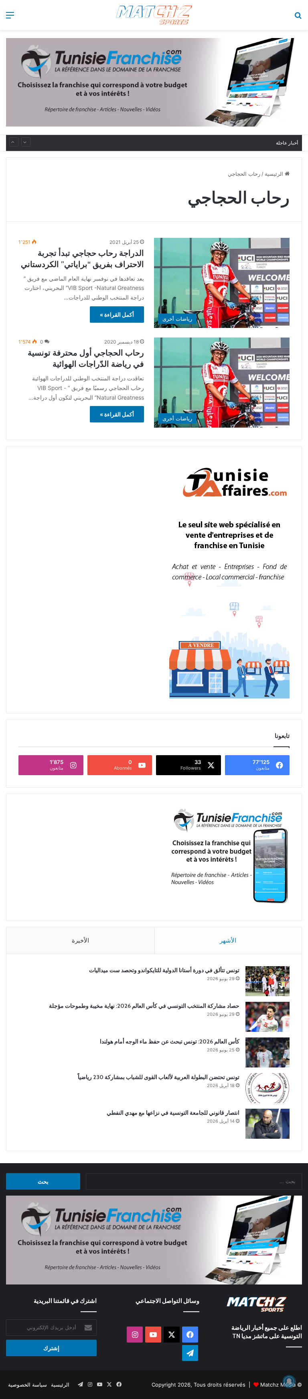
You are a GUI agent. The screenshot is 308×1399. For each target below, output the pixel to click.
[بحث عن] (298, 18)
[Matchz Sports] (154, 15)
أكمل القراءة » (117, 314)
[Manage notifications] (289, 1381)
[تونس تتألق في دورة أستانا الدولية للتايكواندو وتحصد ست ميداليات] (267, 981)
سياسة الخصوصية (27, 1384)
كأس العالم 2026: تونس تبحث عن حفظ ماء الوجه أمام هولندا (169, 1041)
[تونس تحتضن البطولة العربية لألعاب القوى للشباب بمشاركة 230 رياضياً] (267, 1088)
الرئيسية (275, 174)
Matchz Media (278, 1384)
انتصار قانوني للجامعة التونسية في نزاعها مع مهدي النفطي (173, 1112)
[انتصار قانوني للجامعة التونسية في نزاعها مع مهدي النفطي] (267, 1124)
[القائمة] (10, 18)
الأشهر (228, 940)
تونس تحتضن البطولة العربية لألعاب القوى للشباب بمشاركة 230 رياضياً (189, 143)
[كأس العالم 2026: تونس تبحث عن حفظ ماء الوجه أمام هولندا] (267, 1052)
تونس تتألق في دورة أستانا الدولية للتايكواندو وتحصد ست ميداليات (164, 970)
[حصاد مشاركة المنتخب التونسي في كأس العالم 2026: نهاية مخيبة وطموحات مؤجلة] (267, 1017)
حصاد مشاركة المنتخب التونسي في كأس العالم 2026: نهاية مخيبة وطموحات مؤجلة (144, 1005)
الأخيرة (80, 940)
